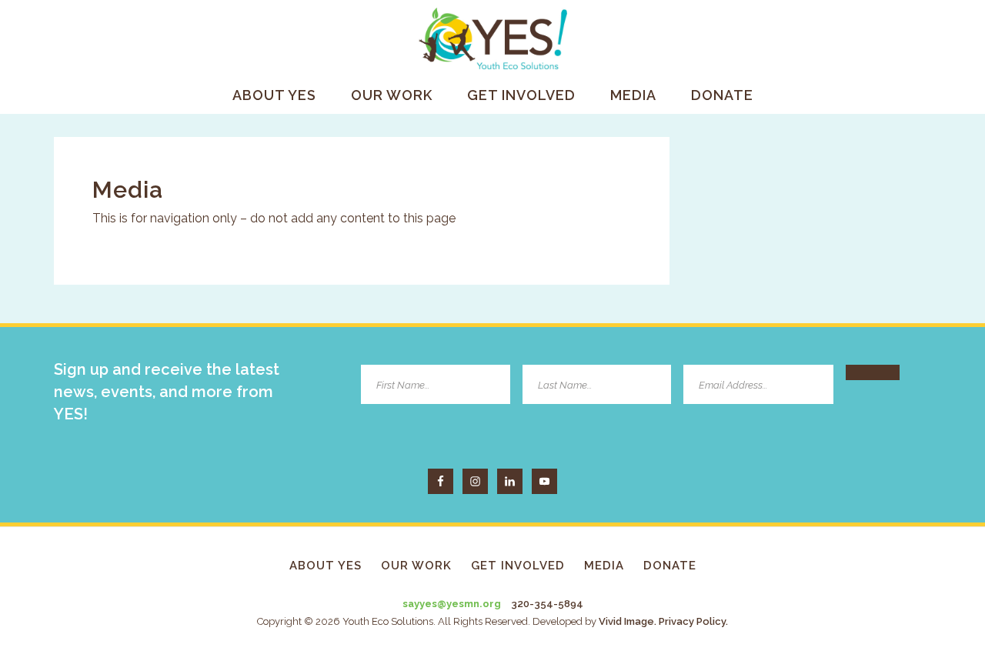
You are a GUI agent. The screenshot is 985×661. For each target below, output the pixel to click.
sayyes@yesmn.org (451, 603)
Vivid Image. (627, 621)
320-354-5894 (547, 603)
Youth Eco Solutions (492, 38)
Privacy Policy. (693, 621)
